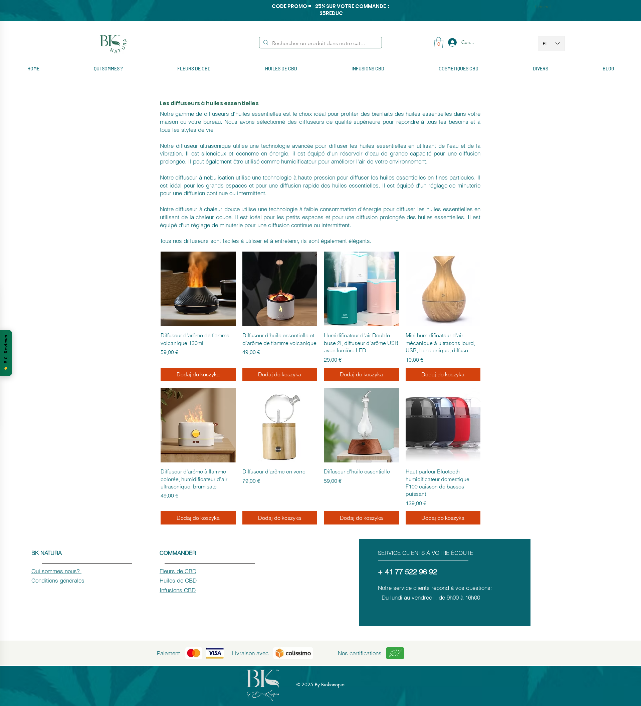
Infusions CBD (178, 590)
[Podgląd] (198, 289)
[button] (438, 42)
